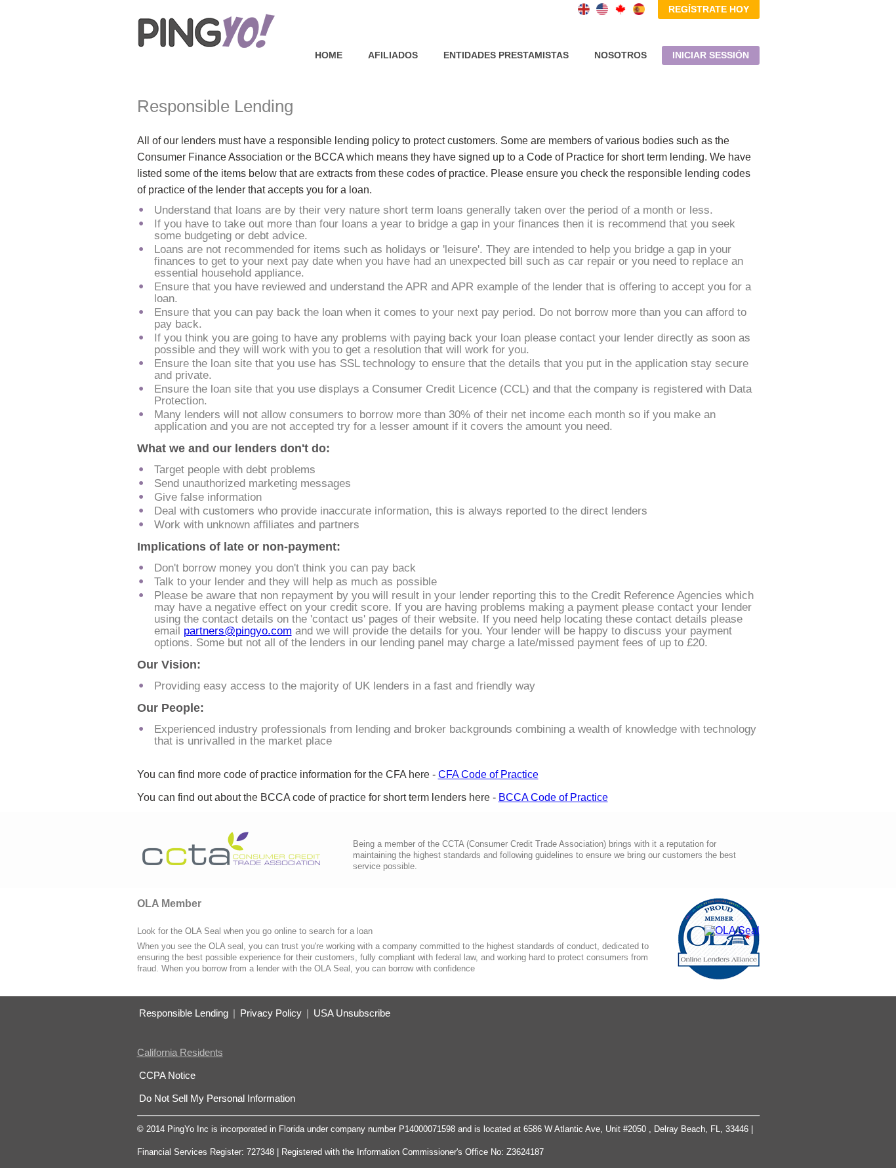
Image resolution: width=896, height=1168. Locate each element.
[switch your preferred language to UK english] (584, 9)
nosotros (620, 55)
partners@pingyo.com (238, 631)
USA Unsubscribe (352, 1013)
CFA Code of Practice (488, 774)
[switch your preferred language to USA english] (602, 9)
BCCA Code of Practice (553, 797)
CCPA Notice (167, 1075)
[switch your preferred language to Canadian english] (620, 9)
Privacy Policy (271, 1013)
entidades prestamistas (506, 55)
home (328, 55)
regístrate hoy (708, 9)
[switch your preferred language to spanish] (639, 9)
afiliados (393, 55)
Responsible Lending (183, 1013)
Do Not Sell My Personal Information (217, 1098)
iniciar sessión (710, 55)
